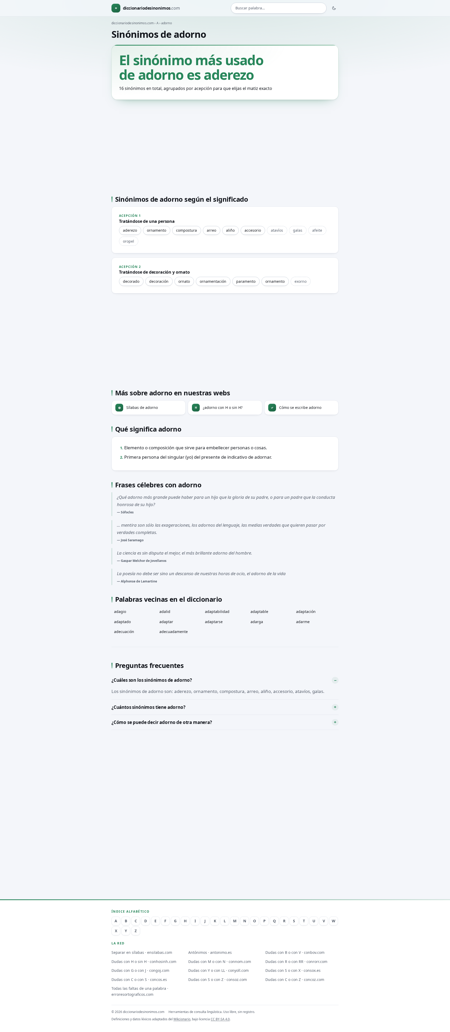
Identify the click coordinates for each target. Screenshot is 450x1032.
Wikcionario (181, 1019)
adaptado (122, 621)
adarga (257, 621)
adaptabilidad (217, 611)
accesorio (253, 230)
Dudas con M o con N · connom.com (219, 961)
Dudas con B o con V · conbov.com (294, 952)
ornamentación (213, 281)
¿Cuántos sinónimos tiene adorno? (148, 707)
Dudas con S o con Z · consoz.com (217, 979)
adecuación (124, 631)
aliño (230, 230)
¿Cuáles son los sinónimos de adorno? (151, 680)
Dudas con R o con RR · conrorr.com (296, 961)
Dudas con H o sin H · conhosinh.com (143, 961)
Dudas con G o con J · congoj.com (140, 970)
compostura (186, 230)
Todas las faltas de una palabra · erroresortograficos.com (139, 991)
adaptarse (214, 621)
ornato (184, 281)
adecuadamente (173, 631)
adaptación (306, 611)
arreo (211, 230)
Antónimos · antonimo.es (210, 952)
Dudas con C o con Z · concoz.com (294, 979)
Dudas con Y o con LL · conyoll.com (218, 970)
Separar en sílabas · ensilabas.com (141, 952)
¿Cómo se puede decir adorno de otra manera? (161, 722)
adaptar (166, 621)
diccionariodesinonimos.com (132, 23)
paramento (245, 281)
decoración (158, 281)
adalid (164, 611)
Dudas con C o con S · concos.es (139, 979)
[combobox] (279, 8)
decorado (131, 281)
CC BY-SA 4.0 (220, 1019)
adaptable (259, 611)
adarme (303, 621)
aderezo (130, 230)
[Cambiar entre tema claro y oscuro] (334, 8)
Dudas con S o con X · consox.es (293, 970)
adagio (120, 611)
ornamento (156, 230)
